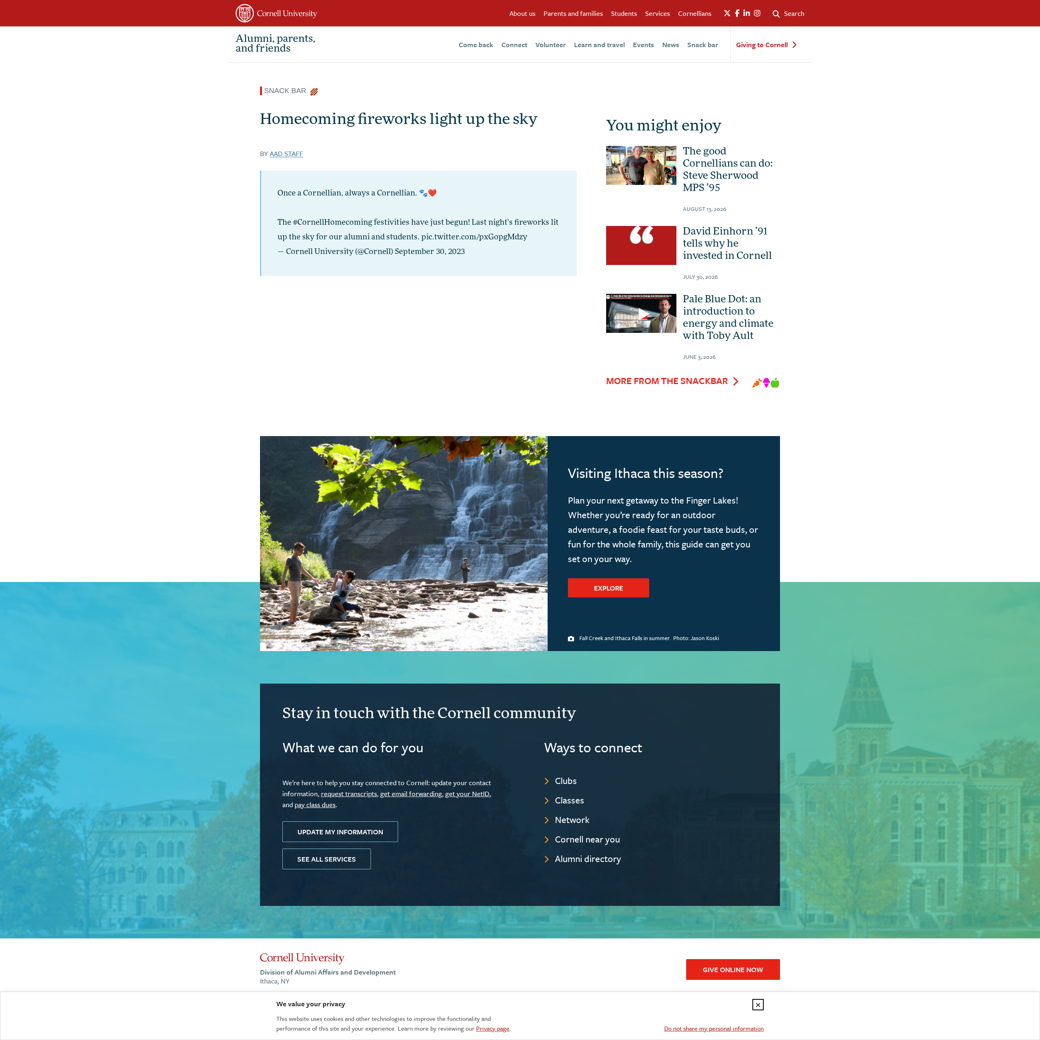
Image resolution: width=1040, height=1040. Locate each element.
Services (657, 13)
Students (624, 13)
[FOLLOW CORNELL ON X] (727, 13)
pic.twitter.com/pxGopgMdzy (474, 237)
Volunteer (550, 44)
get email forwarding (411, 793)
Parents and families (573, 13)
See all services (326, 859)
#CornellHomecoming (332, 223)
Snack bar (702, 44)
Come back (476, 44)
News (670, 44)
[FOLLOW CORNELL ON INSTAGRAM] (757, 13)
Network (572, 819)
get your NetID (467, 793)
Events (643, 44)
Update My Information (340, 832)
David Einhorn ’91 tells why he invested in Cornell (727, 244)
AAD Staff (286, 153)
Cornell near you (587, 839)
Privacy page (492, 1028)
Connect (514, 44)
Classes (569, 800)
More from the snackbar (667, 381)
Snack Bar (287, 91)
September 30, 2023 (430, 252)
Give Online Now (733, 969)
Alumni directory (588, 858)
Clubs (566, 780)
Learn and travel (599, 44)
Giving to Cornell (762, 45)
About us (522, 13)
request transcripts (349, 793)
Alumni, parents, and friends (275, 44)
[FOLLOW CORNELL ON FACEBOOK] (737, 13)
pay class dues (315, 804)
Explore (608, 588)
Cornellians (694, 13)
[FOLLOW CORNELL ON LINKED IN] (746, 13)
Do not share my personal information (714, 1028)
